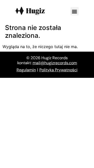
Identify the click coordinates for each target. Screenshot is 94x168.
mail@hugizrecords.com (55, 62)
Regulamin (26, 70)
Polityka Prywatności (58, 70)
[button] (74, 11)
